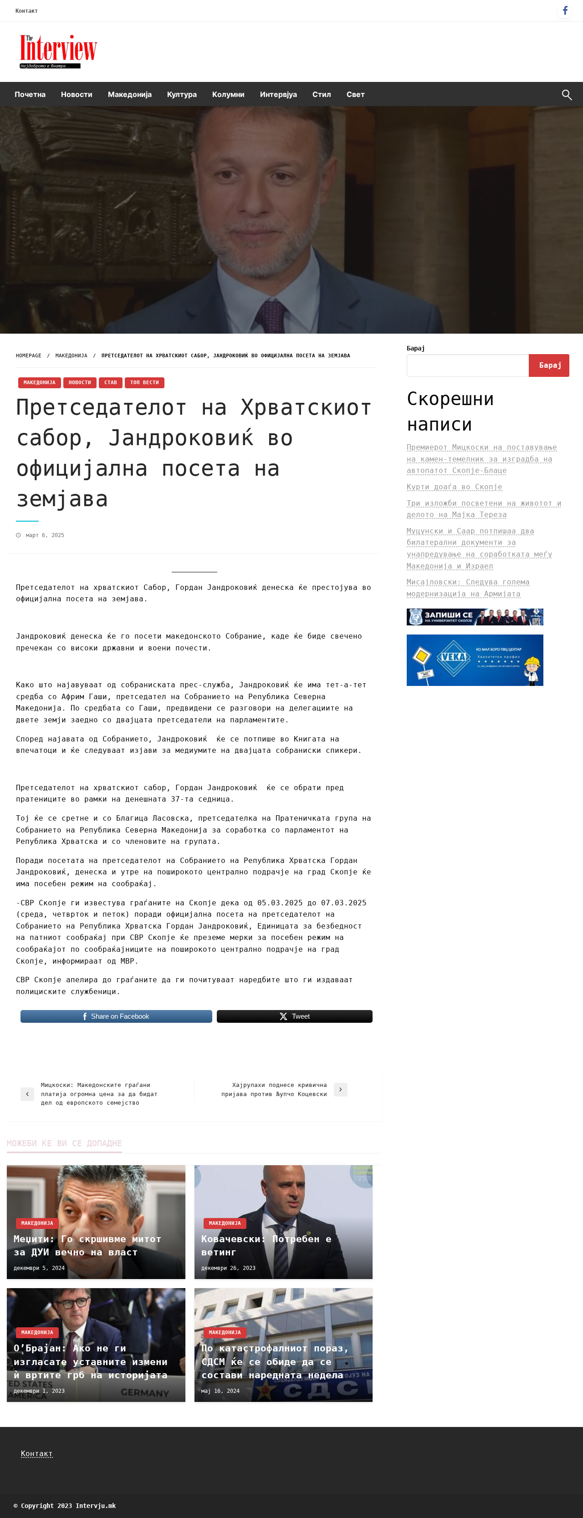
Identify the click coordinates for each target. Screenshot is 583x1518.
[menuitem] (30, 94)
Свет (356, 94)
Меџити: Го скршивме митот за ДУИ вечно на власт (88, 1246)
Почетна (30, 94)
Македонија (130, 94)
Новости (76, 94)
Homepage (28, 356)
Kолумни (228, 94)
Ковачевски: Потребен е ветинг (266, 1246)
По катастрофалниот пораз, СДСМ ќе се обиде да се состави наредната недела (275, 1362)
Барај (416, 348)
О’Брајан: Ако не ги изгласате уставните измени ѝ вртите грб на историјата (91, 1362)
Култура (182, 94)
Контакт (26, 11)
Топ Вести (144, 383)
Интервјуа (278, 94)
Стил (321, 94)
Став (110, 383)
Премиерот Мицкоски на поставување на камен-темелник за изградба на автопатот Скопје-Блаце (482, 459)
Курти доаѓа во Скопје (454, 486)
